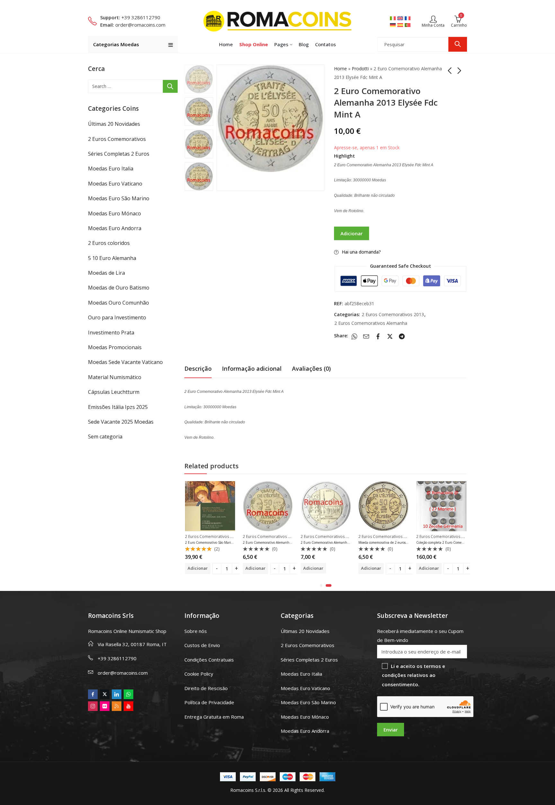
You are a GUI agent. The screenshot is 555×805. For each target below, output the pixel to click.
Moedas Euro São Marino (118, 198)
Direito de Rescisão (206, 688)
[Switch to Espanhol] (401, 24)
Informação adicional (252, 368)
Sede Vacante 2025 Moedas (121, 421)
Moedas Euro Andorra (114, 228)
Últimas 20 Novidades (114, 123)
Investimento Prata (111, 332)
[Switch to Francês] (408, 18)
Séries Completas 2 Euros (118, 153)
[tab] (198, 368)
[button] (321, 585)
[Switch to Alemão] (393, 24)
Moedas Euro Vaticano (115, 183)
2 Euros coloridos (109, 243)
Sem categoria (105, 436)
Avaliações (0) (311, 368)
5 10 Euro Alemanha (112, 258)
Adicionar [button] (198, 568)
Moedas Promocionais (115, 347)
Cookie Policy (198, 674)
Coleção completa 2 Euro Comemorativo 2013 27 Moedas (458, 542)
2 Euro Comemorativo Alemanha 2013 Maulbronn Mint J (343, 542)
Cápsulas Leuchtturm (113, 391)
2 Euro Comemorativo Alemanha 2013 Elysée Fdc (279, 542)
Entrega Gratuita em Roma (214, 717)
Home (340, 68)
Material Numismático (114, 377)
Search (457, 44)
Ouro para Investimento (117, 317)
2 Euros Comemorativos (117, 139)
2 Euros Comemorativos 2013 (393, 314)
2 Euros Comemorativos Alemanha (370, 323)
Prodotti (360, 68)
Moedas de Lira (106, 272)
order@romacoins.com (123, 673)
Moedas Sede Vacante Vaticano (125, 362)
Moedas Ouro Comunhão (118, 302)
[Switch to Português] (408, 24)
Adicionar (351, 233)
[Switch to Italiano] (393, 18)
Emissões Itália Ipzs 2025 (118, 407)
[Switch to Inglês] (401, 18)
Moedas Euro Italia (110, 168)
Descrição (198, 368)
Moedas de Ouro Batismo (118, 287)
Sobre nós (195, 631)
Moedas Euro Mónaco (114, 213)
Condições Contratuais (209, 659)
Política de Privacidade (209, 702)
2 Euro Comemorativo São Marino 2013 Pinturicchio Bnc (227, 542)
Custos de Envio (202, 645)
